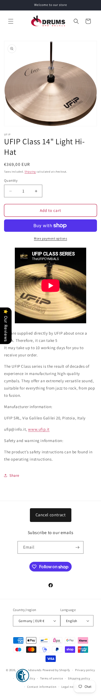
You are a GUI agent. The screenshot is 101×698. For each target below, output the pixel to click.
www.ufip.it (39, 429)
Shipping (30, 171)
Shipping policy (79, 678)
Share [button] (14, 475)
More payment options (50, 238)
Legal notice (70, 687)
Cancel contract (51, 515)
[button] (11, 21)
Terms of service (51, 678)
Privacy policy (85, 670)
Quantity (11, 180)
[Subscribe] (77, 547)
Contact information (41, 687)
